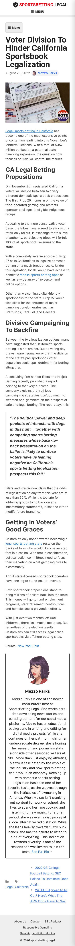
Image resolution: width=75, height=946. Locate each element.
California (22, 887)
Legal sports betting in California (29, 131)
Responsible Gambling (37, 927)
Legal (9, 887)
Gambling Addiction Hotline (37, 933)
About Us (20, 921)
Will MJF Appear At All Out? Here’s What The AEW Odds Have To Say (48, 895)
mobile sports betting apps (39, 275)
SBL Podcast (53, 921)
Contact (35, 921)
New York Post (28, 646)
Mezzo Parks (47, 73)
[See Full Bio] (51, 851)
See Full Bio (40, 852)
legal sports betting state (23, 543)
